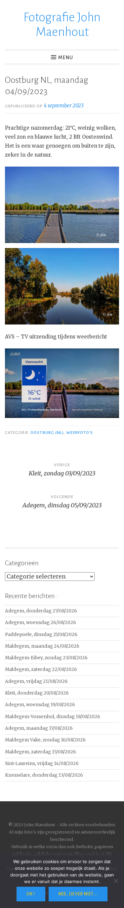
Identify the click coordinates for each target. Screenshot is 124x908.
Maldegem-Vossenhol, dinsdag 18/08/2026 (52, 716)
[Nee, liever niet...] (115, 880)
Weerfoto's (79, 432)
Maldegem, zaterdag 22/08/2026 (41, 669)
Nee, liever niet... (78, 894)
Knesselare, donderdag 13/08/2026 (44, 775)
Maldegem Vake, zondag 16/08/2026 (45, 740)
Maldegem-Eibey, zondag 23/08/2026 (46, 658)
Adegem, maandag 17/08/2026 (39, 728)
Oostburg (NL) (47, 432)
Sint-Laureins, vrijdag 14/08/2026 (42, 763)
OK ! (30, 894)
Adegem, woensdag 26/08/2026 (40, 622)
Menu (65, 57)
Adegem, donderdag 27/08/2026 (41, 611)
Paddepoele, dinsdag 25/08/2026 (41, 634)
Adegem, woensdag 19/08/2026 (40, 705)
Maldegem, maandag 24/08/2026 (42, 646)
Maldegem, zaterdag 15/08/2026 (40, 752)
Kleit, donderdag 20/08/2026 (37, 693)
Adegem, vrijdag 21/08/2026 (36, 681)
